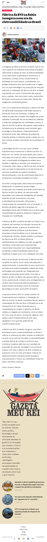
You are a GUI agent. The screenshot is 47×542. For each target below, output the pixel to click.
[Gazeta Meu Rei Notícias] (23, 2)
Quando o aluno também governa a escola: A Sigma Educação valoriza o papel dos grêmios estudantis (29, 484)
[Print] (17, 28)
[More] (21, 28)
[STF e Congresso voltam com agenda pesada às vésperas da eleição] (7, 513)
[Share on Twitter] (10, 28)
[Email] (14, 28)
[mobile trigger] (4, 2)
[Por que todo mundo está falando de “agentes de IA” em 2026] (7, 499)
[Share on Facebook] (7, 28)
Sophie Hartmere (13, 34)
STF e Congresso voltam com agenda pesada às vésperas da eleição (27, 511)
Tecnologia (7, 10)
